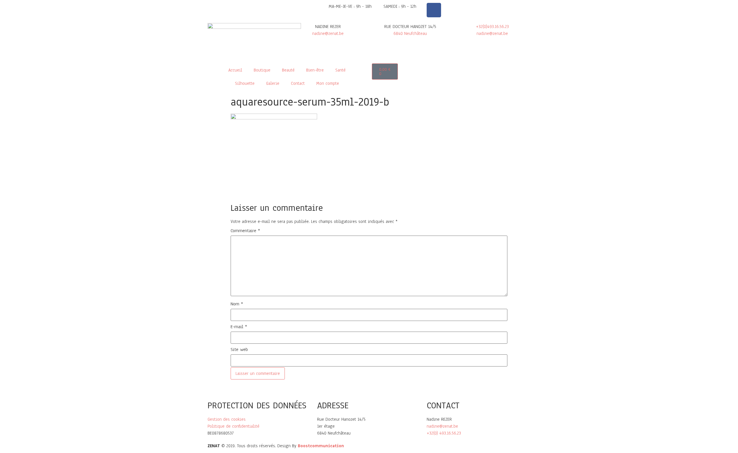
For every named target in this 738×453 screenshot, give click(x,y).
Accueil (235, 70)
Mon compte (327, 83)
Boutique (262, 70)
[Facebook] (434, 10)
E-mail (239, 327)
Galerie (272, 83)
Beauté (288, 70)
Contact (298, 83)
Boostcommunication (321, 446)
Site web (239, 349)
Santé (340, 70)
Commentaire (245, 231)
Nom (237, 304)
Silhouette (245, 83)
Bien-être (315, 70)
